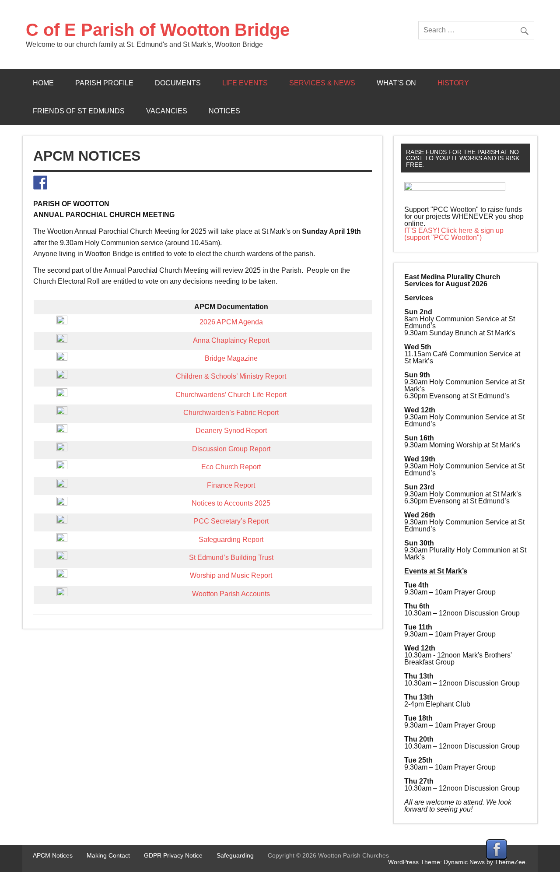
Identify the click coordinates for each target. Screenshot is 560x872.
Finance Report (231, 485)
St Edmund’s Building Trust (231, 557)
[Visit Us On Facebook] (496, 857)
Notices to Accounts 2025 (231, 503)
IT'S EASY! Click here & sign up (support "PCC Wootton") (454, 234)
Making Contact (108, 855)
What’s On (396, 83)
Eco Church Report (231, 467)
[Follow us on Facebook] (40, 183)
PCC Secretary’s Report (231, 521)
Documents (178, 83)
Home (43, 83)
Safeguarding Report (231, 539)
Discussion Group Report (231, 449)
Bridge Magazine (231, 358)
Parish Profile (104, 83)
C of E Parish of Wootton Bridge (158, 29)
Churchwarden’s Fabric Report (231, 412)
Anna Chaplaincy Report (231, 340)
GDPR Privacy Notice (173, 855)
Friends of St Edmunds (79, 111)
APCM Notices (53, 855)
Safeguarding (235, 855)
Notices (224, 111)
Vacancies (166, 111)
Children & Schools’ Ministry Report (231, 376)
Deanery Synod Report (231, 430)
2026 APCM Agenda (231, 322)
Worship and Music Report (231, 575)
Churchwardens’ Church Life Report (231, 394)
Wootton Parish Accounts (231, 594)
